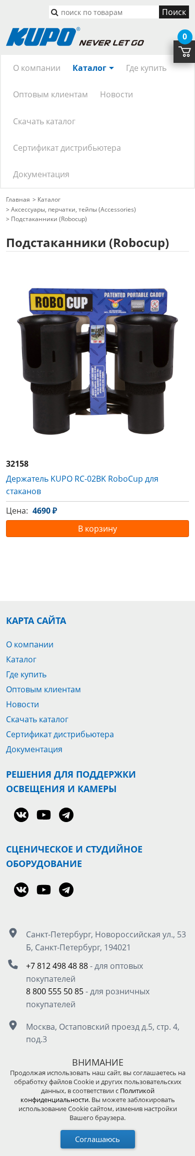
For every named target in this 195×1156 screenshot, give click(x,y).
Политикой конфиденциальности (87, 1095)
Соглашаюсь (97, 1139)
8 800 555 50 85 (55, 991)
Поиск (174, 11)
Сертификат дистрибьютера (67, 147)
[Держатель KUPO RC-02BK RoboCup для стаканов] (97, 361)
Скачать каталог (44, 121)
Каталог (89, 67)
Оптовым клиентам (50, 94)
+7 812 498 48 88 (57, 965)
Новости (116, 94)
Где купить (146, 67)
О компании (36, 67)
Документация (41, 174)
